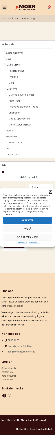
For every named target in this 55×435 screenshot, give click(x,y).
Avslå (27, 228)
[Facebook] (4, 395)
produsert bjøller (15, 305)
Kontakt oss (34, 242)
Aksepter (27, 220)
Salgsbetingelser (10, 368)
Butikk (18, 18)
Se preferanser (27, 237)
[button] (50, 191)
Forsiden (6, 18)
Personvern (22, 242)
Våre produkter (9, 376)
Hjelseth (49, 429)
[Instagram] (9, 395)
